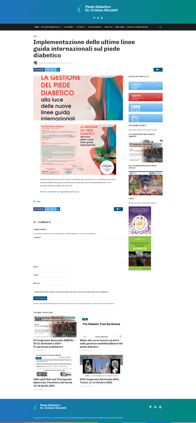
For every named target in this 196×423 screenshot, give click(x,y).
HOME (36, 27)
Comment (37, 237)
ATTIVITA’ (80, 27)
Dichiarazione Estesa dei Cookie (111, 418)
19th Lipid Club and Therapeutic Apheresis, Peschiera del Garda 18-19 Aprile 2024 (52, 382)
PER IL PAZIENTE (94, 27)
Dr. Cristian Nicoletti (49, 63)
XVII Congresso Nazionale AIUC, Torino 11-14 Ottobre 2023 (99, 381)
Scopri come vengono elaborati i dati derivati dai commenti (92, 304)
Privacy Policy (91, 418)
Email (36, 275)
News (35, 36)
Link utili (109, 27)
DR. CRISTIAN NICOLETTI (50, 27)
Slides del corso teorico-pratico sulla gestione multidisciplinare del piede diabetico (101, 343)
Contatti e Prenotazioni (137, 27)
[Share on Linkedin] (58, 70)
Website (36, 283)
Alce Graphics (80, 418)
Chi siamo (68, 27)
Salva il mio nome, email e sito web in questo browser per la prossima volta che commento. (71, 292)
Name (36, 267)
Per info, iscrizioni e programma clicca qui (59, 192)
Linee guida (119, 27)
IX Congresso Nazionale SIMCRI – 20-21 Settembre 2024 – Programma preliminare (54, 343)
